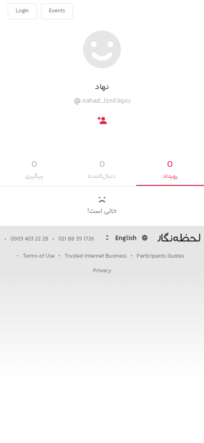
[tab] (170, 169)
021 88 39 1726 (76, 239)
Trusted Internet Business (96, 256)
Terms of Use (39, 256)
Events (57, 11)
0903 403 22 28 (29, 239)
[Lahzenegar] (165, 11)
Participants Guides (160, 256)
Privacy (102, 271)
